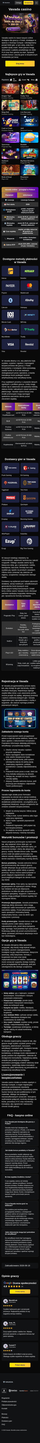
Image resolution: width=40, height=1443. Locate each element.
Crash (24, 80)
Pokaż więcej (20, 1365)
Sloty (33, 80)
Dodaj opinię (20, 1291)
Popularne (5, 80)
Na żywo (15, 79)
